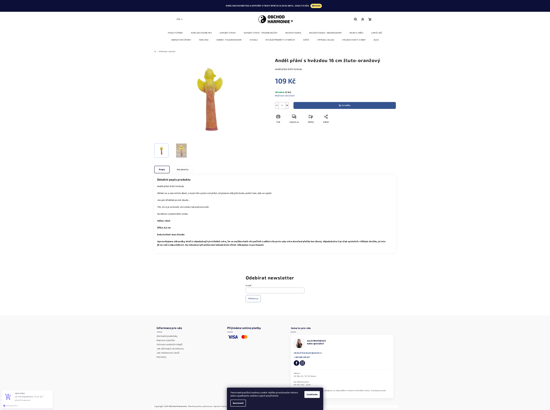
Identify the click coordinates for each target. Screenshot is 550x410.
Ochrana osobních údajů (169, 344)
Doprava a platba (166, 340)
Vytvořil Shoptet (388, 406)
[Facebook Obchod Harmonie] (296, 363)
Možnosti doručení (285, 95)
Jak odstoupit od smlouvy (170, 348)
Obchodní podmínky (167, 336)
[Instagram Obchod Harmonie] (302, 363)
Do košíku (346, 105)
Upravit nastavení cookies (226, 406)
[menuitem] (175, 33)
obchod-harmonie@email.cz (308, 353)
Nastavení (238, 403)
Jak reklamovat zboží (168, 352)
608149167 (302, 357)
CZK (178, 19)
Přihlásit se (253, 298)
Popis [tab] (162, 169)
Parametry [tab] (183, 169)
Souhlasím (312, 394)
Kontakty (162, 357)
